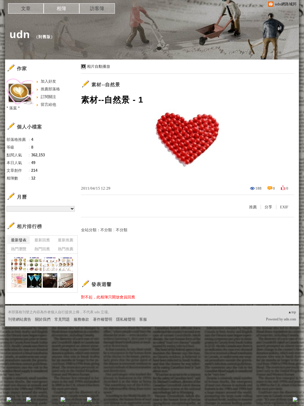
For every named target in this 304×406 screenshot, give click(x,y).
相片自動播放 (98, 66)
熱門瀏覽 (18, 249)
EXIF (284, 207)
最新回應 (42, 240)
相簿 (61, 8)
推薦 (253, 207)
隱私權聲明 (125, 319)
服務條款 (81, 319)
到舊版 (44, 36)
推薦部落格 (50, 89)
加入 (268, 401)
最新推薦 (65, 240)
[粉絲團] (9, 399)
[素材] (18, 264)
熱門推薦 (65, 249)
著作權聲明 (102, 319)
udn (20, 34)
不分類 (106, 230)
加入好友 (48, 81)
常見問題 (62, 319)
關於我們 (42, 319)
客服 (143, 319)
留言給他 (48, 104)
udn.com (290, 319)
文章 (26, 8)
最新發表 (18, 240)
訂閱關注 (48, 97)
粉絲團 (18, 401)
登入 (258, 401)
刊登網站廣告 (19, 319)
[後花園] (34, 280)
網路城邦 (283, 401)
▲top (292, 312)
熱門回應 (42, 249)
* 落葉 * (13, 108)
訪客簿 (97, 8)
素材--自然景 (105, 84)
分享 (268, 207)
